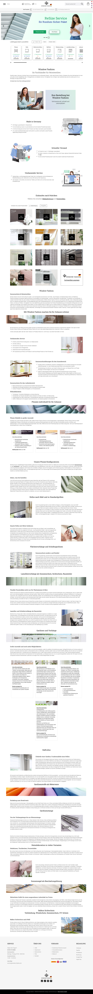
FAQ (36, 954)
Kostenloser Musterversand (59, 948)
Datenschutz (38, 952)
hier (40, 155)
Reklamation (55, 952)
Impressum (37, 950)
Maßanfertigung (39, 31)
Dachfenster (16, 466)
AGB (36, 948)
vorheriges (3, 26)
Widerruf (54, 954)
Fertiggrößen (54, 31)
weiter (89, 26)
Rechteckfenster (78, 465)
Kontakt (37, 956)
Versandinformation (57, 950)
